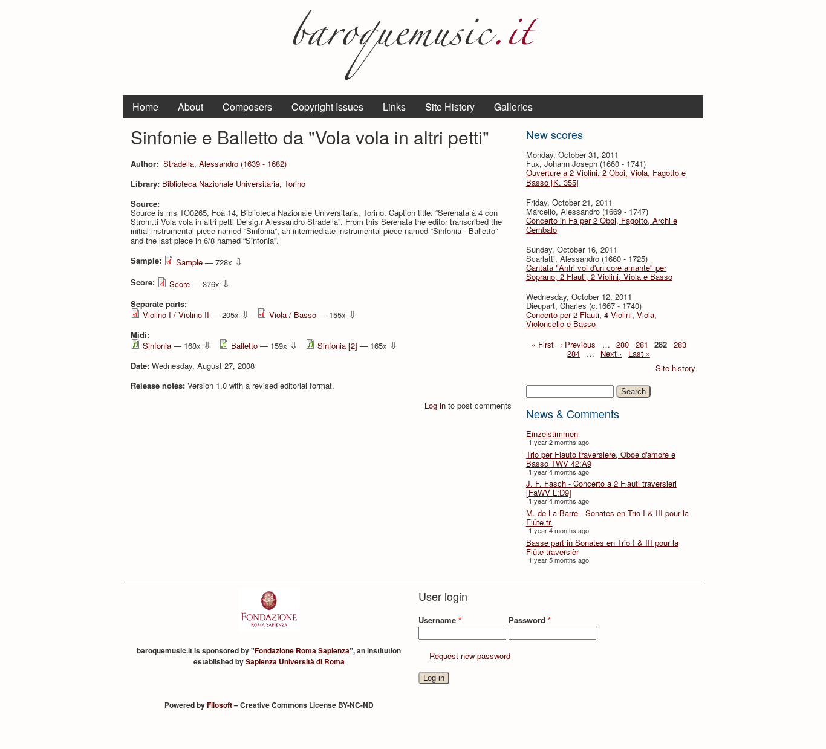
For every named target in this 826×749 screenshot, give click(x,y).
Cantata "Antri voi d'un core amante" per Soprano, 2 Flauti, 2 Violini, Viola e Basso (599, 272)
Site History (450, 107)
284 (573, 353)
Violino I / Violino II (176, 314)
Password (530, 619)
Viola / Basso (292, 314)
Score (179, 284)
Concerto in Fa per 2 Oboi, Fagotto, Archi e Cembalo (601, 225)
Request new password (469, 655)
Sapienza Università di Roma (295, 661)
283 (680, 343)
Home (145, 107)
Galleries (513, 107)
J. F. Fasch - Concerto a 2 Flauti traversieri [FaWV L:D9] (601, 488)
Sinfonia (157, 345)
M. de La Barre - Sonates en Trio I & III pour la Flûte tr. (607, 517)
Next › (611, 353)
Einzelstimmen (552, 433)
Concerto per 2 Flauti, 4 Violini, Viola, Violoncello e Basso (591, 319)
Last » (639, 353)
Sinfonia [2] (337, 345)
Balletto (244, 345)
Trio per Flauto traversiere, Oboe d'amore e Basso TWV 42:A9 (600, 459)
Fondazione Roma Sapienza (302, 650)
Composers (247, 107)
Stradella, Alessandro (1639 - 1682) (225, 163)
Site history (675, 368)
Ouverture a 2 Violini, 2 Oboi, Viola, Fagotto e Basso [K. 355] (606, 177)
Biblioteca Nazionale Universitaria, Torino (233, 183)
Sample (189, 262)
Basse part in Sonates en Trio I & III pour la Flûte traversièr (602, 547)
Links (394, 107)
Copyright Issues (327, 107)
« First (543, 343)
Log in (435, 405)
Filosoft (219, 704)
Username (439, 619)
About (190, 107)
